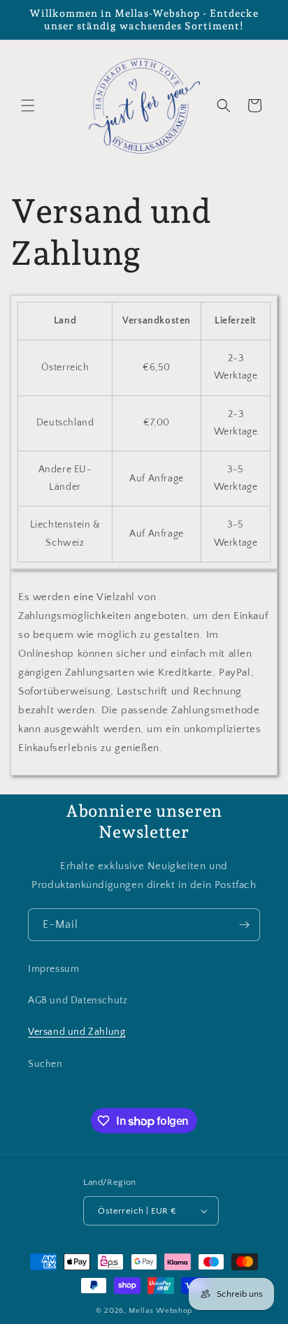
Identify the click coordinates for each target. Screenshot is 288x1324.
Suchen (45, 1064)
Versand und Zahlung (76, 1032)
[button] (28, 105)
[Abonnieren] (244, 924)
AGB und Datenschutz (77, 1000)
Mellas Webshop (160, 1311)
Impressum (53, 969)
